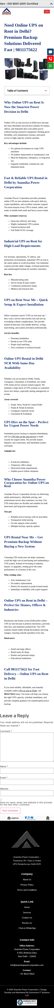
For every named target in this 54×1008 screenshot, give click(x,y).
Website (4, 789)
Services (27, 912)
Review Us (27, 923)
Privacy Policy (27, 885)
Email (3, 777)
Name (4, 766)
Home (27, 907)
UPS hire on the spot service (23, 436)
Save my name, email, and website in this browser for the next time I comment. (26, 803)
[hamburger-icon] (47, 12)
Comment (6, 731)
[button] (46, 91)
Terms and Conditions (27, 890)
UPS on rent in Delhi (27, 691)
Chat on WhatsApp (27, 928)
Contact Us (27, 917)
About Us (27, 879)
